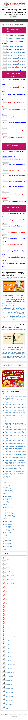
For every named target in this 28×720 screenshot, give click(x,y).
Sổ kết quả (5, 487)
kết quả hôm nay (6, 485)
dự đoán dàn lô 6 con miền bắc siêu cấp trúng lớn (15, 428)
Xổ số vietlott (7, 495)
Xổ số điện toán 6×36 (9, 506)
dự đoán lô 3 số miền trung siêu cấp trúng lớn (14, 449)
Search (20, 365)
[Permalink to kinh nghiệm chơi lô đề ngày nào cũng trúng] (13, 293)
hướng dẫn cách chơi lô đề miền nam (13, 313)
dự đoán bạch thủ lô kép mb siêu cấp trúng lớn (15, 406)
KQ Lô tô (5, 535)
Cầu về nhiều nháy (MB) (10, 517)
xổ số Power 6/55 (8, 498)
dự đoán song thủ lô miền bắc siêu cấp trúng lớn (15, 438)
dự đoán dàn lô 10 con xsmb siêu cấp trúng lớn (15, 423)
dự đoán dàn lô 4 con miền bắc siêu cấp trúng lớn (15, 424)
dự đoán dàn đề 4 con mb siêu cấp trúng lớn (14, 410)
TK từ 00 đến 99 (8, 534)
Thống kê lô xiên (8, 523)
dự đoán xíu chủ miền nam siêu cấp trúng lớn (14, 474)
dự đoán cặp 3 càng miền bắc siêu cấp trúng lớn (15, 409)
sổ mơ (4, 549)
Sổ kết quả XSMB (9, 488)
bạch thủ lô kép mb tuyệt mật (15, 46)
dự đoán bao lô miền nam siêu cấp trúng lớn (14, 460)
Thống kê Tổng (8, 531)
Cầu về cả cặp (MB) (9, 515)
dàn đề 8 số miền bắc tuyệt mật (16, 64)
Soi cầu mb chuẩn (7, 426)
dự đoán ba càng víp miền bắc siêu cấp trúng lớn (15, 403)
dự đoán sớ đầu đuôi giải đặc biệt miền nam (14, 471)
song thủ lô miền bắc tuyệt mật (15, 38)
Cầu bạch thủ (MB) (9, 512)
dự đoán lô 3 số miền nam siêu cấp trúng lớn (14, 467)
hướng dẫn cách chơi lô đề (13, 312)
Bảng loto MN (8, 540)
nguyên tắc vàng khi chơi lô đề (13, 317)
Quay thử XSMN (8, 545)
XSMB (4, 481)
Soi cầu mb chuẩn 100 (8, 398)
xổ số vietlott (8, 588)
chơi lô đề (23, 309)
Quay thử (5, 542)
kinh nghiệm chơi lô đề (18, 313)
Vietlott (4, 493)
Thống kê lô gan (8, 521)
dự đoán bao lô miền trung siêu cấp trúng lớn (14, 443)
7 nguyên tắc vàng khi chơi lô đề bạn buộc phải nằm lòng (13, 326)
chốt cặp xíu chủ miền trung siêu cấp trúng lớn (15, 445)
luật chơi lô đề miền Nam (12, 316)
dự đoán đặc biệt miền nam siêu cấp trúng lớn (14, 463)
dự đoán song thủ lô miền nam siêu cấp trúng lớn (15, 473)
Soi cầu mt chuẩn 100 (7, 442)
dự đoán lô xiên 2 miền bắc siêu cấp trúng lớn (14, 431)
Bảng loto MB (8, 537)
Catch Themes (17, 717)
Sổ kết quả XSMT (8, 490)
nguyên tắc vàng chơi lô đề (10, 356)
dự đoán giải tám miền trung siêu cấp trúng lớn (15, 448)
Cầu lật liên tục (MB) (9, 513)
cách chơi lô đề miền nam (15, 309)
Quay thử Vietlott (8, 548)
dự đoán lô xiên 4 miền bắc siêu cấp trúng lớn (14, 434)
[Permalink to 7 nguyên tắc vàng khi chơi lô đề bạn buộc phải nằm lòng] (13, 345)
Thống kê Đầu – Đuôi (9, 529)
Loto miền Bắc (9, 680)
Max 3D (6, 499)
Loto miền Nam (9, 684)
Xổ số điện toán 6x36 (10, 612)
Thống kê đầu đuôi (9, 520)
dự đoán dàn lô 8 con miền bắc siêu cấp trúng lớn (15, 429)
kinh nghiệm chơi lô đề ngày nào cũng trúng (13, 273)
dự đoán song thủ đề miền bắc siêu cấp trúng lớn (15, 440)
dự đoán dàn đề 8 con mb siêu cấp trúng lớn (14, 415)
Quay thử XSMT (8, 546)
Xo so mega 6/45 (8, 496)
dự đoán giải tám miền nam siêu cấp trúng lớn (14, 465)
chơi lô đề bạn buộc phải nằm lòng (9, 311)
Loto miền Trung (9, 688)
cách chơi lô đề (16, 308)
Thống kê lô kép (8, 524)
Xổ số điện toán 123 (9, 507)
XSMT (4, 482)
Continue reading (11, 303)
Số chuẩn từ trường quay (11, 305)
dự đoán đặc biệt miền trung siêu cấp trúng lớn (15, 446)
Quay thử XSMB (8, 543)
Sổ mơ (7, 708)
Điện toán (5, 504)
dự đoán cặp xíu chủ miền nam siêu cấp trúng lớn (15, 462)
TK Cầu (4, 510)
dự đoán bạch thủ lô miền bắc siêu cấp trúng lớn (15, 407)
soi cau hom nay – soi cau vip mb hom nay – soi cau (14, 11)
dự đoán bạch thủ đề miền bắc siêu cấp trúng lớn (15, 404)
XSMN (4, 484)
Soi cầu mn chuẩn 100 (8, 459)
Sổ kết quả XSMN (9, 492)
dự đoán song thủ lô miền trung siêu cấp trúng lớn (15, 456)
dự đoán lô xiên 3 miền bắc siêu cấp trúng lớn (14, 432)
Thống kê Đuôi (8, 527)
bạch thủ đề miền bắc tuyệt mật (16, 52)
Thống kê (7, 502)
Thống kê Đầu (8, 526)
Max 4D (6, 501)
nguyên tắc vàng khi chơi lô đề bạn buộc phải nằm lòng (13, 318)
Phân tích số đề (6, 476)
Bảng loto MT (8, 538)
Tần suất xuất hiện (9, 532)
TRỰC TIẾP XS (6, 479)
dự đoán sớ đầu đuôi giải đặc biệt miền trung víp (15, 454)
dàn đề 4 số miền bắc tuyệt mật (16, 58)
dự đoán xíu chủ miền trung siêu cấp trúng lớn (15, 457)
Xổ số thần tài (8, 509)
